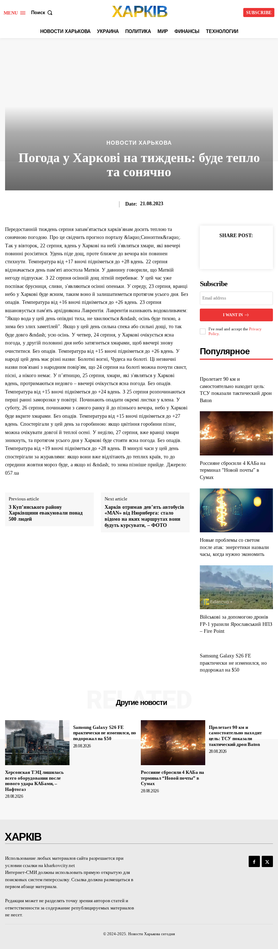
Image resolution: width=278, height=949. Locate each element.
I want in (233, 315)
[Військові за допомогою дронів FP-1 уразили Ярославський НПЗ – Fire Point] (236, 587)
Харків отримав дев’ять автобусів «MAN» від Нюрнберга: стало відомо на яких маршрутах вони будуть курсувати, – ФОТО (144, 516)
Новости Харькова (139, 142)
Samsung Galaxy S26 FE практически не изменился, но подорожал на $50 (233, 663)
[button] (42, 12)
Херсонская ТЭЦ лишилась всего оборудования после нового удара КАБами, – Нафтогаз (34, 780)
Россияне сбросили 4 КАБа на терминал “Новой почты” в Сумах (232, 470)
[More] (253, 252)
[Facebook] (219, 252)
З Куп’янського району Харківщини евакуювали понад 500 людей (46, 513)
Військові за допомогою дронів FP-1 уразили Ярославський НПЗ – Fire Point (236, 624)
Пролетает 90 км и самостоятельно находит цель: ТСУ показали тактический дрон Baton (235, 736)
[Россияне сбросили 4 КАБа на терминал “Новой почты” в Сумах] (236, 433)
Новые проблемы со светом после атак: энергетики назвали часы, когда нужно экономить (234, 547)
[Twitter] (236, 252)
